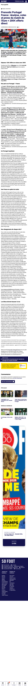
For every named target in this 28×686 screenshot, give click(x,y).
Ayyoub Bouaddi (3, 587)
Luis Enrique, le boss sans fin (7, 409)
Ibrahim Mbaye (3, 578)
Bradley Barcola (3, 576)
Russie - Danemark (8, 52)
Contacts (14, 565)
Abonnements (6, 565)
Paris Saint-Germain (12, 576)
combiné (18, 52)
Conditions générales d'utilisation (10, 567)
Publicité (22, 567)
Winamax (13, 65)
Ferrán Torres (5, 583)
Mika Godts (4, 584)
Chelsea (11, 587)
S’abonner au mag (19, 1)
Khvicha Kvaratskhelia (5, 581)
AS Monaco (12, 589)
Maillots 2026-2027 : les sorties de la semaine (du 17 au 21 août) (20, 410)
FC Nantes (12, 586)
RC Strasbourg (12, 582)
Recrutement (18, 568)
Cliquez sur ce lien (5, 79)
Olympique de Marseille (12, 580)
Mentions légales (19, 566)
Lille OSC (12, 584)
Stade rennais (12, 578)
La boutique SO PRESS (8, 566)
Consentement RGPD (7, 568)
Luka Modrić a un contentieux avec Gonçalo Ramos (7, 392)
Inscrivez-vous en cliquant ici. (14, 92)
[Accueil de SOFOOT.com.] (4, 1)
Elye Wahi (4, 585)
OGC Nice (12, 585)
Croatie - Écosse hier (6, 53)
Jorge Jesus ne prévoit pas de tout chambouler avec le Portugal (20, 392)
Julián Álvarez (5, 595)
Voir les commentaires (7, 381)
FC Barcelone (12, 590)
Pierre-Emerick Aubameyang (4, 590)
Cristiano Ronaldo (4, 593)
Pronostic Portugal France (14, 349)
